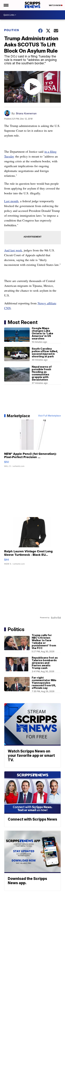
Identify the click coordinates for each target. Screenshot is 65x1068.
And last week (13, 250)
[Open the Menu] (6, 5)
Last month (11, 201)
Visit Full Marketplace (49, 416)
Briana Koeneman (26, 113)
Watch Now (55, 5)
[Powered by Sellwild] (56, 617)
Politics (11, 30)
